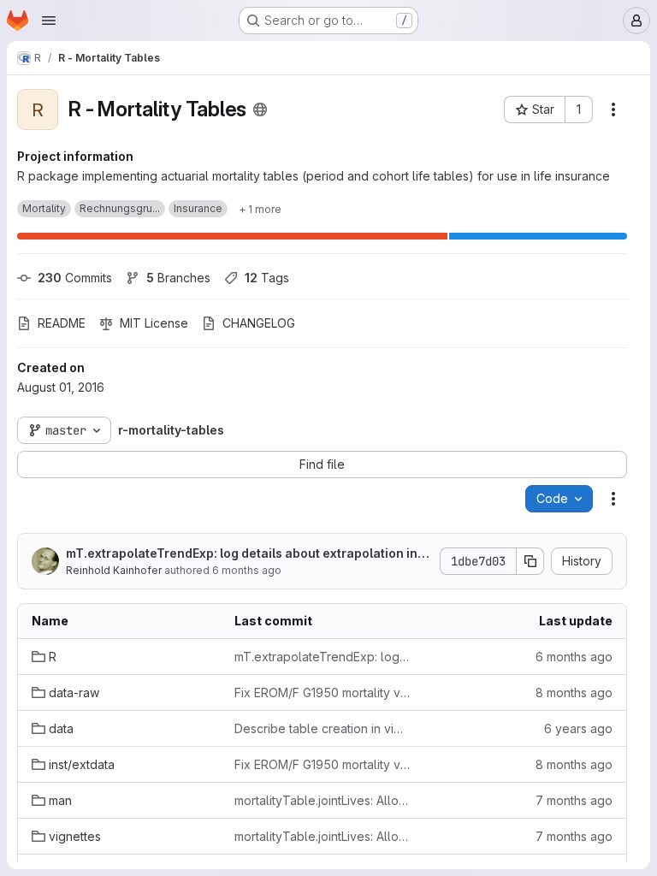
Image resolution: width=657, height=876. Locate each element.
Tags (267, 277)
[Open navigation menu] (48, 20)
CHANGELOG (258, 323)
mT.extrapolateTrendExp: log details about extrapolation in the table (245, 554)
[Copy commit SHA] (530, 561)
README (62, 323)
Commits (75, 277)
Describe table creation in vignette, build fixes (322, 728)
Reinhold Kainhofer (114, 570)
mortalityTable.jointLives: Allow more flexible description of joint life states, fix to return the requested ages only (322, 800)
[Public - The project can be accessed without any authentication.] (260, 109)
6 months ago (246, 570)
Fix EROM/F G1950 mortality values (322, 692)
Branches (178, 277)
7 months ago (574, 800)
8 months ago (574, 692)
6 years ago (578, 728)
